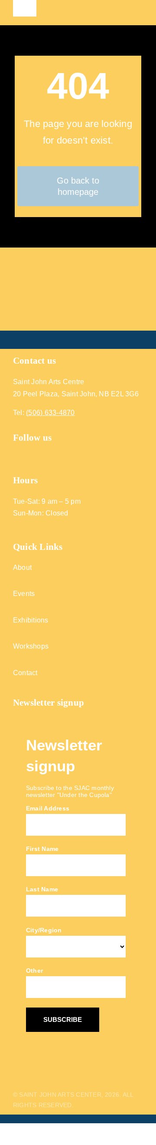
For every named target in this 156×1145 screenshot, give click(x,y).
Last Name (42, 889)
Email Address (47, 808)
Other (34, 970)
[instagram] (32, 455)
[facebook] (16, 455)
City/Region (44, 930)
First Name (42, 848)
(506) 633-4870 (50, 412)
